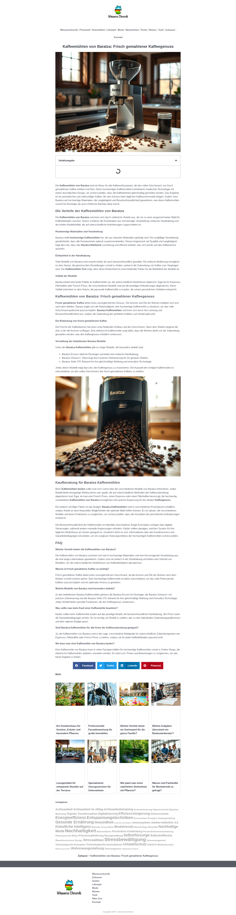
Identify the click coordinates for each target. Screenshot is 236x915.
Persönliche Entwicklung (127, 831)
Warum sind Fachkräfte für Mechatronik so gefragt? (165, 787)
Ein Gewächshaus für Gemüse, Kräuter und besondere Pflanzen (68, 729)
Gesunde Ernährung (74, 822)
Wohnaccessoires (62, 849)
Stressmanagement (156, 840)
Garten (96, 881)
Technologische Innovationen (104, 844)
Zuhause (170, 30)
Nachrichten (132, 30)
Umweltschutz (135, 844)
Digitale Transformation (82, 813)
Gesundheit (98, 30)
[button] (176, 160)
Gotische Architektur (123, 823)
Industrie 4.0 (169, 822)
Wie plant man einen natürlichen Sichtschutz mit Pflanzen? (133, 787)
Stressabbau (93, 840)
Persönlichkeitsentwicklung (158, 831)
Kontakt (118, 37)
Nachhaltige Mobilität (146, 827)
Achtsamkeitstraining (118, 809)
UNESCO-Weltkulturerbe (160, 844)
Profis (144, 30)
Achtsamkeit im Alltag (88, 809)
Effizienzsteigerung (134, 813)
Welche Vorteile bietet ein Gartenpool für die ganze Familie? (132, 729)
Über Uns (97, 898)
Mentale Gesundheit (103, 827)
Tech (161, 30)
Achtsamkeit (64, 809)
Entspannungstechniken (110, 817)
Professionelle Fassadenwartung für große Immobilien (100, 729)
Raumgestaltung (113, 835)
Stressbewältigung (125, 839)
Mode (121, 30)
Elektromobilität (159, 813)
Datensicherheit (160, 810)
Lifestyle (111, 30)
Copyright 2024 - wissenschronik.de (118, 912)
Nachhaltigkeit (80, 830)
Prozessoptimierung (91, 835)
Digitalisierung (108, 813)
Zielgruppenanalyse (130, 849)
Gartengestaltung (166, 818)
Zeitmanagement (113, 849)
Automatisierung (143, 809)
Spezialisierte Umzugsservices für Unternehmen (99, 787)
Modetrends (124, 826)
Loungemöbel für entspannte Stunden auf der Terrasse (69, 787)
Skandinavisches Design (69, 840)
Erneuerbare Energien (145, 818)
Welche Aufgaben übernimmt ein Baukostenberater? (163, 729)
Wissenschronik (69, 30)
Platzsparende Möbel (66, 835)
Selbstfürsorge (136, 835)
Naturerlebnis (104, 831)
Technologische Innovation (70, 844)
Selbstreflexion (161, 835)
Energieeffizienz (70, 817)
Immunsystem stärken (146, 822)
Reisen (153, 30)
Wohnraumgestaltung (87, 848)
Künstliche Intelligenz (73, 827)
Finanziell (85, 30)
